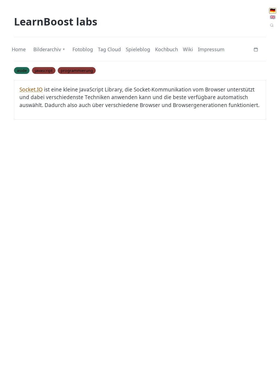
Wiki (188, 49)
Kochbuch (166, 49)
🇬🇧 (272, 17)
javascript (43, 70)
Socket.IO (31, 89)
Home (19, 49)
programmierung (77, 70)
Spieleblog (138, 49)
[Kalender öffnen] (256, 49)
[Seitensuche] (272, 25)
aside (22, 70)
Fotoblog (82, 49)
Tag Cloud (109, 49)
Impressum (211, 49)
